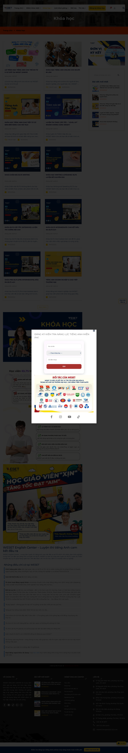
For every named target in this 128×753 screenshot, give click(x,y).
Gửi (64, 366)
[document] (64, 376)
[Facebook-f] (51, 417)
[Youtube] (69, 417)
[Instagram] (61, 417)
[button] (94, 331)
